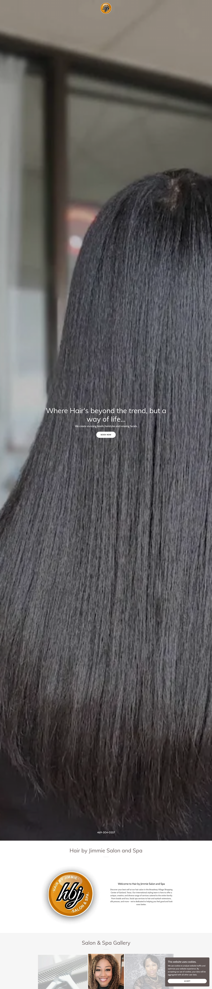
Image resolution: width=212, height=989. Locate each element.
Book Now (106, 435)
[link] (106, 8)
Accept (187, 981)
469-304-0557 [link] (106, 832)
